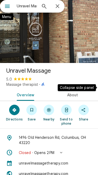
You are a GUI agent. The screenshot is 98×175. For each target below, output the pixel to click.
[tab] (24, 94)
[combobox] (27, 6)
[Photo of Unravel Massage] (49, 31)
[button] (49, 152)
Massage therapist (22, 84)
